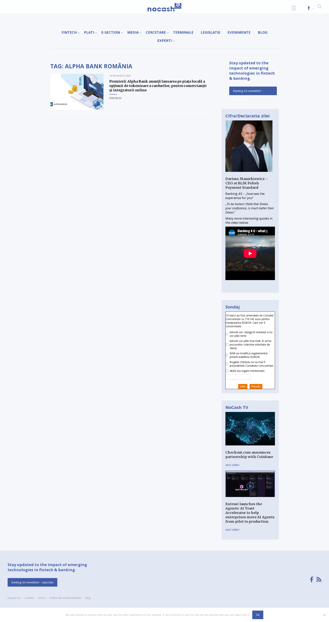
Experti (164, 40)
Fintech (69, 32)
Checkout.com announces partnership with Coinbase (249, 454)
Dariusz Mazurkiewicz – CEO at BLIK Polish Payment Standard (246, 183)
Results (256, 386)
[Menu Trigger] (293, 8)
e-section (110, 32)
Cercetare (156, 32)
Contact (29, 598)
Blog (263, 32)
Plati (89, 32)
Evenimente (239, 32)
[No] (324, 615)
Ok (258, 614)
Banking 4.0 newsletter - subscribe (248, 92)
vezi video (232, 465)
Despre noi (14, 598)
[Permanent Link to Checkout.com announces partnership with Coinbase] (250, 448)
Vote (242, 386)
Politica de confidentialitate (65, 598)
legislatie (210, 32)
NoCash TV (236, 407)
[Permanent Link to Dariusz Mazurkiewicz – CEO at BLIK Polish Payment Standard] (248, 174)
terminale (183, 32)
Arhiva (41, 598)
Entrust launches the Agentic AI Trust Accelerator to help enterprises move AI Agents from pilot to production (250, 513)
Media (133, 32)
